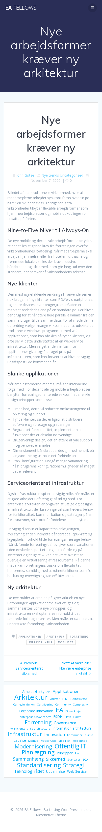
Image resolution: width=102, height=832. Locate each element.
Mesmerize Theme (51, 814)
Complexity (80, 704)
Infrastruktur (40, 642)
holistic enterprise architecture (30, 728)
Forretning (79, 636)
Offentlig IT (70, 746)
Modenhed (80, 740)
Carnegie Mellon (24, 704)
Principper (65, 753)
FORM (77, 717)
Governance (65, 722)
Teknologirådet (29, 771)
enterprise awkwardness (35, 717)
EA (21, 7)
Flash (68, 717)
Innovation (54, 734)
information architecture (72, 728)
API (49, 692)
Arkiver (55, 699)
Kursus (89, 735)
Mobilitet (65, 642)
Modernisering (33, 746)
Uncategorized (71, 175)
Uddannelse (55, 771)
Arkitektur (55, 636)
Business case (78, 699)
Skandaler (73, 759)
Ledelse (20, 740)
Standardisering (39, 765)
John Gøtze (25, 175)
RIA (77, 753)
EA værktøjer (73, 711)
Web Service (77, 771)
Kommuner (74, 735)
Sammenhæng (28, 758)
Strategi (73, 765)
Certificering (45, 704)
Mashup (33, 740)
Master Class (48, 740)
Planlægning (38, 752)
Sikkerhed (55, 759)
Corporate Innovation (36, 711)
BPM (65, 699)
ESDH (57, 716)
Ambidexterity (33, 691)
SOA (85, 759)
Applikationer (30, 636)
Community (63, 704)
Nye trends (50, 175)
